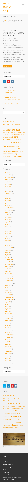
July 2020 (7, 238)
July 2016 (7, 304)
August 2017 (8, 285)
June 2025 (7, 182)
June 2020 (7, 240)
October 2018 (8, 262)
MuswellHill (15, 148)
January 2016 (8, 316)
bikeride (5, 130)
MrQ (15, 38)
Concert (6, 40)
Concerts (10, 137)
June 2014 (7, 341)
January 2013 (8, 363)
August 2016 (8, 302)
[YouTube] (8, 81)
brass (19, 132)
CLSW (22, 134)
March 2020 (8, 243)
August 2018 (8, 266)
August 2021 (8, 222)
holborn (18, 140)
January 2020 (8, 245)
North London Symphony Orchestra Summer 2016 (13, 33)
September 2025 (9, 177)
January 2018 (8, 276)
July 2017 (7, 287)
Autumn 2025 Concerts (10, 97)
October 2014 (8, 337)
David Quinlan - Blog (7, 7)
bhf (23, 127)
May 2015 (7, 327)
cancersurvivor (10, 134)
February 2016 (8, 313)
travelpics (8, 156)
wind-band (19, 156)
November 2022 (9, 207)
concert (5, 137)
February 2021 (8, 231)
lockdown (13, 146)
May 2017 (7, 290)
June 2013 (7, 358)
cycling (15, 136)
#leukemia (22, 125)
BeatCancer (9, 127)
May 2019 (7, 255)
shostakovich (21, 154)
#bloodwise (8, 121)
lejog (9, 143)
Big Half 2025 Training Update (12, 99)
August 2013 (8, 353)
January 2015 (8, 332)
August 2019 (8, 250)
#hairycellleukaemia (11, 124)
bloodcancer (13, 129)
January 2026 (8, 175)
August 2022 (8, 212)
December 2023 (9, 193)
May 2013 (7, 360)
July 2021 (7, 224)
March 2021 (8, 229)
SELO (18, 154)
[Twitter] (4, 386)
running (14, 154)
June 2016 (7, 306)
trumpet (13, 156)
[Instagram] (12, 81)
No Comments (15, 40)
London (18, 146)
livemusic (7, 146)
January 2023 (8, 205)
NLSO (20, 148)
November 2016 (9, 297)
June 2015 (7, 325)
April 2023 (7, 203)
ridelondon (7, 154)
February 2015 (8, 330)
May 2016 (7, 309)
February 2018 (8, 273)
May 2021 (7, 226)
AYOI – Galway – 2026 (10, 90)
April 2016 (7, 311)
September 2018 (9, 264)
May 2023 (7, 200)
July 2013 (7, 356)
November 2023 (9, 196)
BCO (4, 127)
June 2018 (7, 269)
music (11, 148)
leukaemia (16, 142)
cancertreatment (16, 134)
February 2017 (8, 295)
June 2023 (7, 198)
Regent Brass (17, 151)
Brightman (22, 132)
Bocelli (16, 132)
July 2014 (7, 339)
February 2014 (8, 349)
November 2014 (9, 334)
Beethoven (14, 127)
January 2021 (8, 233)
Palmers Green (7, 151)
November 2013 (9, 351)
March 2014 (8, 346)
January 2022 (8, 219)
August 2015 (8, 320)
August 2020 (8, 236)
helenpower (13, 139)
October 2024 (8, 189)
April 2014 (7, 344)
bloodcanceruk (6, 132)
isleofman (5, 143)
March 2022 (8, 217)
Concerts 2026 (8, 92)
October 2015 (8, 318)
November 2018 (9, 259)
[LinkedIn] (4, 81)
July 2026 (7, 172)
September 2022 (9, 210)
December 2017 (9, 278)
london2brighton (6, 148)
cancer (4, 134)
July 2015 (7, 323)
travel (4, 156)
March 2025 (8, 184)
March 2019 (8, 257)
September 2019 (9, 247)
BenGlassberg (19, 127)
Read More (7, 66)
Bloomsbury (12, 132)
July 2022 (7, 215)
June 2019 (7, 252)
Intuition (20, 477)
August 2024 (8, 191)
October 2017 (8, 280)
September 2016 (9, 299)
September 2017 (9, 283)
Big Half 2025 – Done (10, 95)
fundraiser (6, 140)
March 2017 (8, 292)
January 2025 (8, 186)
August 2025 (8, 179)
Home (4, 20)
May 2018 (7, 271)
